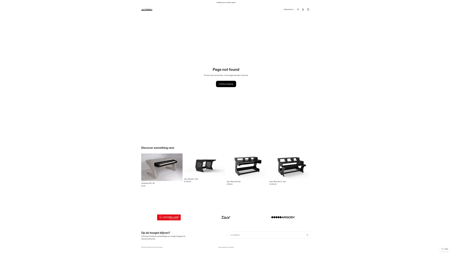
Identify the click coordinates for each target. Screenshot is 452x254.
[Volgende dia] (179, 167)
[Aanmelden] (307, 234)
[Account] (303, 9)
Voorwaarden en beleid (226, 247)
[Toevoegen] (179, 177)
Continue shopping (226, 84)
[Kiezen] (222, 173)
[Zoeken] (298, 9)
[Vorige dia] (144, 167)
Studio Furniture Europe (154, 247)
